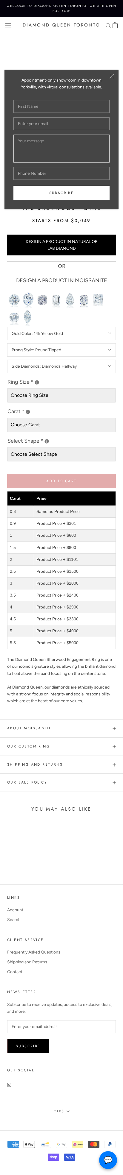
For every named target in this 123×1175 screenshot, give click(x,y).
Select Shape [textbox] (48, 440)
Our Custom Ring (28, 746)
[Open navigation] (8, 25)
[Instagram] (9, 1084)
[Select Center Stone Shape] (46, 441)
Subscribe (61, 193)
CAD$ (59, 1111)
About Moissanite (29, 728)
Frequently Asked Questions (33, 952)
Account (15, 909)
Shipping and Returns (35, 764)
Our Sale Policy (27, 782)
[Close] (112, 76)
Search (14, 919)
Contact (14, 971)
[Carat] (28, 412)
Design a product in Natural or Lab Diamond (62, 245)
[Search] (108, 25)
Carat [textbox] (20, 411)
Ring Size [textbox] (34, 381)
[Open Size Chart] (37, 382)
